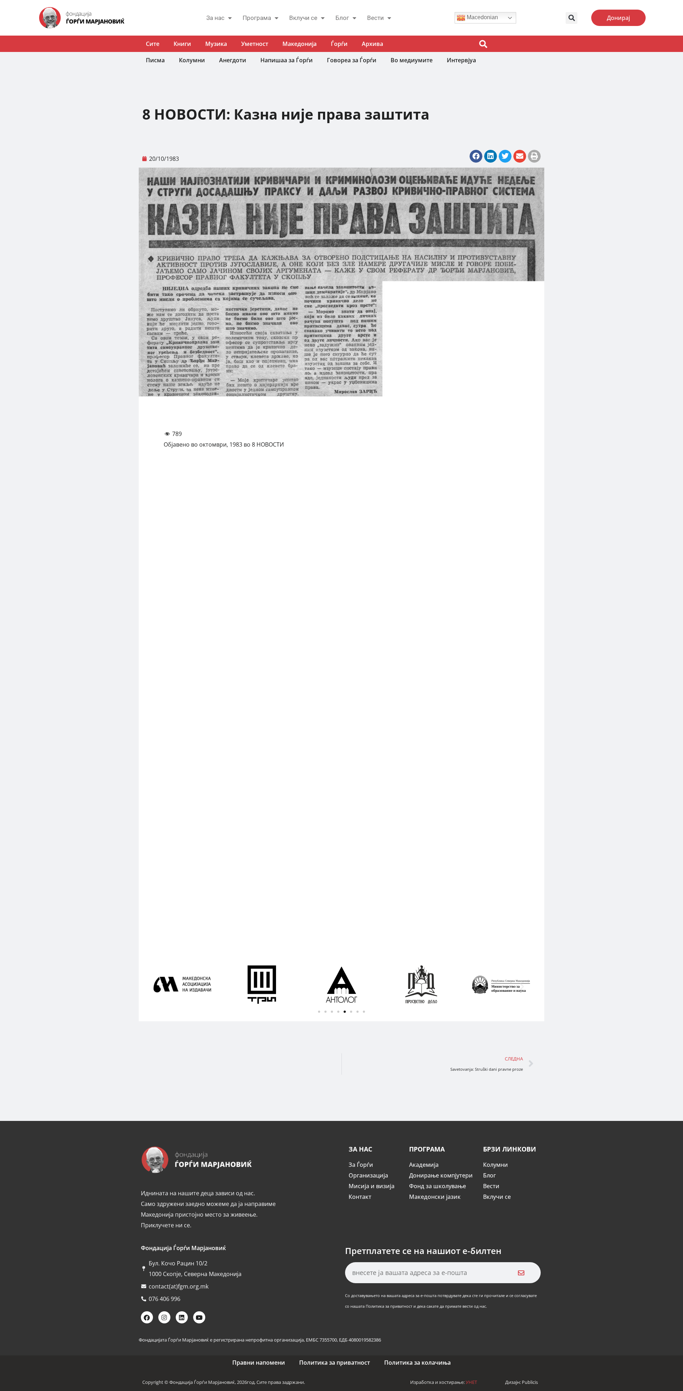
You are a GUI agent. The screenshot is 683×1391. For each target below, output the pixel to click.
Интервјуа (461, 60)
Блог (342, 17)
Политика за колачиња (417, 1362)
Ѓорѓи (339, 44)
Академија (424, 1165)
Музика (216, 44)
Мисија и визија (372, 1186)
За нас (215, 17)
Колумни (192, 60)
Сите (152, 44)
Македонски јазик (435, 1197)
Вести (491, 1186)
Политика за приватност (334, 1362)
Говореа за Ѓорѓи (351, 60)
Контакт (360, 1197)
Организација (368, 1175)
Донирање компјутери (441, 1175)
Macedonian (481, 17)
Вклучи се (303, 17)
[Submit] (521, 1272)
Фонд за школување (437, 1186)
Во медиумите (412, 60)
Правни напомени (258, 1362)
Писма (155, 60)
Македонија (299, 44)
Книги (182, 44)
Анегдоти (232, 60)
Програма (257, 17)
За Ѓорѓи (361, 1165)
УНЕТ (471, 1382)
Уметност (254, 44)
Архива (372, 44)
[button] (571, 18)
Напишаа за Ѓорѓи (286, 60)
